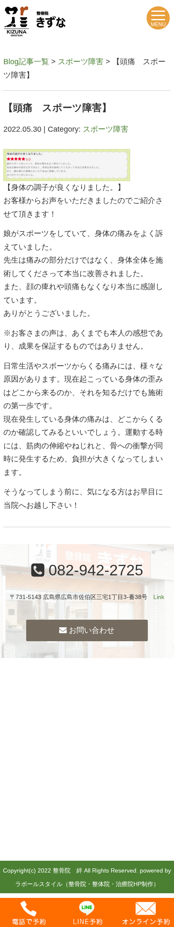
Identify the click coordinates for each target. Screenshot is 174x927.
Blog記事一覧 (26, 61)
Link (158, 597)
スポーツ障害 (80, 61)
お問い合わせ (90, 630)
